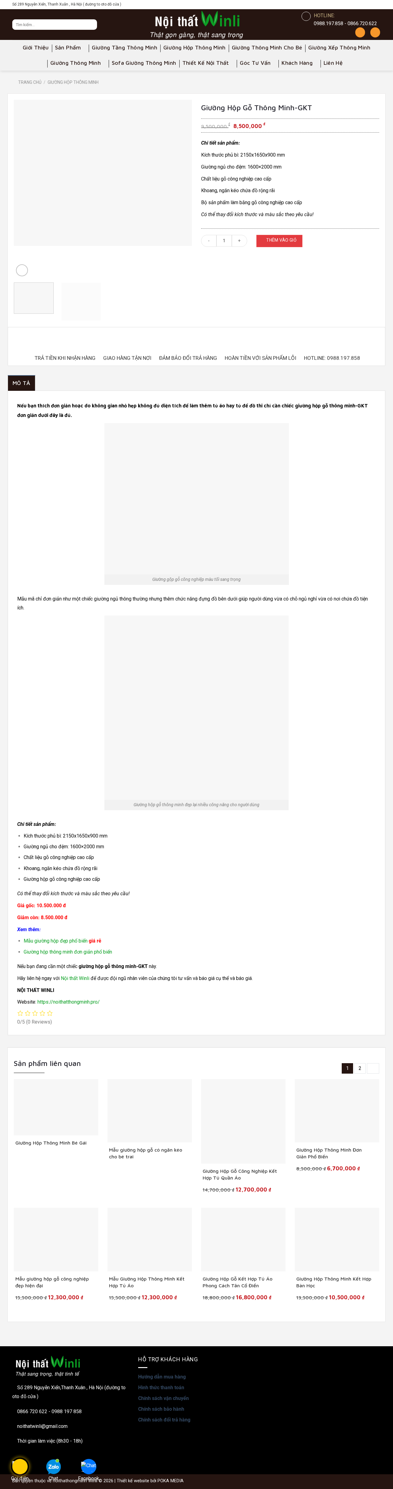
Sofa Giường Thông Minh (144, 63)
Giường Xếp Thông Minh (339, 47)
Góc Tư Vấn (255, 63)
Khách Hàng (297, 63)
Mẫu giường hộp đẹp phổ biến (56, 941)
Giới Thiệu (36, 47)
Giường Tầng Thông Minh (124, 47)
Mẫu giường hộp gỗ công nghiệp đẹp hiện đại (52, 1282)
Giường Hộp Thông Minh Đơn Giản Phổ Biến (329, 1153)
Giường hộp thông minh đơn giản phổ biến (68, 952)
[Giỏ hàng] (375, 32)
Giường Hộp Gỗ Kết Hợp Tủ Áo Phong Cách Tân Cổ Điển (237, 1282)
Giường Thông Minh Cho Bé (267, 47)
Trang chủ (29, 82)
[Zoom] (22, 270)
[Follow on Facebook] (340, 4)
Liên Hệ (333, 63)
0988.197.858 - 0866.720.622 (345, 23)
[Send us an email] (376, 4)
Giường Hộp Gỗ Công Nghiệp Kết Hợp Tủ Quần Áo (240, 1174)
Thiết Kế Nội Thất (205, 63)
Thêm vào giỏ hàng (281, 242)
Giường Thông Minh (75, 63)
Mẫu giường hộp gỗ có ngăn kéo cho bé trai (145, 1153)
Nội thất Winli (75, 978)
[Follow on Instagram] (349, 4)
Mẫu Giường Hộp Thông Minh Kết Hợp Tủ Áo (147, 1282)
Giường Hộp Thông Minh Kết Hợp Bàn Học (333, 1282)
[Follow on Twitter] (367, 4)
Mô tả (21, 383)
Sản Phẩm (68, 47)
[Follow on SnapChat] (358, 4)
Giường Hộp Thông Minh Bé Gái (51, 1142)
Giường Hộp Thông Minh (194, 47)
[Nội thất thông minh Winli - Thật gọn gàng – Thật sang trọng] (196, 24)
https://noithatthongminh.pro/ (68, 1002)
